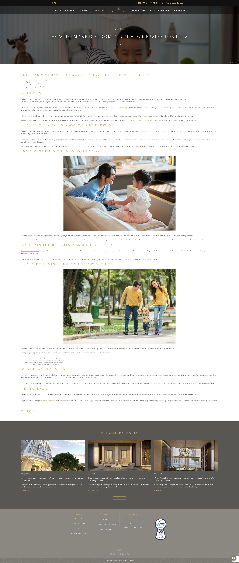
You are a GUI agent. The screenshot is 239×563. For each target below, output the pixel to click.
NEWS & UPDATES (78, 524)
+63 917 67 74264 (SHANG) (146, 3)
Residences (83, 10)
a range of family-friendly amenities (141, 120)
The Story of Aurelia (63, 10)
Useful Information (160, 10)
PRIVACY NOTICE (106, 520)
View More (119, 497)
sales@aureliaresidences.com (174, 3)
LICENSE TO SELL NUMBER (106, 524)
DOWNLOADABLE (106, 529)
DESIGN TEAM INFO (78, 533)
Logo (118, 10)
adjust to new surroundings (118, 108)
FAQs (78, 528)
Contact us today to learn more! (31, 403)
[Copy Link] (34, 411)
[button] (233, 558)
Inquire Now (180, 10)
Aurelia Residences (49, 401)
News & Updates (138, 10)
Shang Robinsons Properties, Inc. (116, 560)
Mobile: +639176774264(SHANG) (133, 525)
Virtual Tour (98, 10)
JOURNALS (78, 519)
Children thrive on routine (30, 251)
